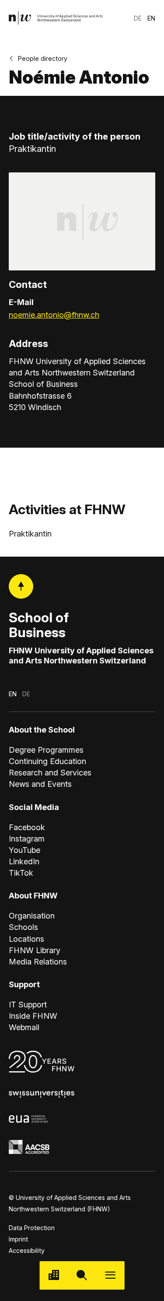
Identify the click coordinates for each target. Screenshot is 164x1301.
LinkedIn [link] (24, 861)
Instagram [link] (27, 838)
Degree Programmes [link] (46, 749)
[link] (56, 18)
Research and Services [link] (50, 772)
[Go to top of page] (21, 586)
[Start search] (82, 1275)
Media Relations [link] (38, 961)
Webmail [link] (24, 1027)
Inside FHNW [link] (33, 1015)
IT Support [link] (28, 1004)
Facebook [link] (27, 827)
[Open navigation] (110, 1275)
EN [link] (151, 18)
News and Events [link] (40, 784)
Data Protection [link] (32, 1227)
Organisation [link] (32, 915)
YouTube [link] (24, 850)
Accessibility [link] (27, 1250)
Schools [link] (23, 927)
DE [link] (138, 18)
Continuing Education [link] (47, 761)
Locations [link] (26, 938)
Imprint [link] (18, 1239)
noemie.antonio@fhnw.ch (54, 314)
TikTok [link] (21, 872)
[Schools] (53, 1275)
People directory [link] (42, 58)
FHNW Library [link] (34, 950)
